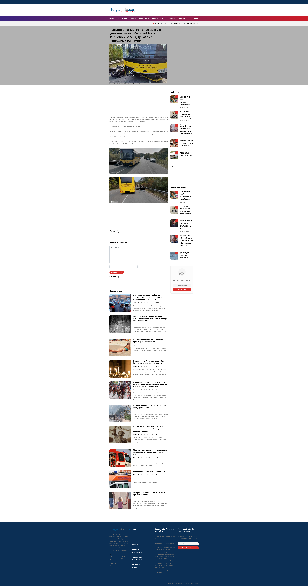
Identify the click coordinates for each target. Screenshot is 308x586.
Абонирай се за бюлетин (188, 547)
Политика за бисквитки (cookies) (136, 566)
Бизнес (141, 18)
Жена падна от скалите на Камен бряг (149, 471)
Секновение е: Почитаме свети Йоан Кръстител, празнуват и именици (149, 362)
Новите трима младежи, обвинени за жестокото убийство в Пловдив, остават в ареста (149, 429)
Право (157, 434)
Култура (162, 18)
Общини (154, 18)
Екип (133, 539)
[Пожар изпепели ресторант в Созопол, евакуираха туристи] (120, 413)
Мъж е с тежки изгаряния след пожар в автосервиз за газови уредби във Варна (150, 452)
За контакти (136, 544)
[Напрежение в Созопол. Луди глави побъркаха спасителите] (174, 256)
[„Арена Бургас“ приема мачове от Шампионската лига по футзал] (174, 155)
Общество (133, 18)
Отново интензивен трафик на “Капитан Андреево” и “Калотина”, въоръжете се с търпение (148, 297)
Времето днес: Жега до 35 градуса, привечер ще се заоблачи (148, 341)
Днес (117, 18)
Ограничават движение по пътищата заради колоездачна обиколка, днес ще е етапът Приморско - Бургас (150, 384)
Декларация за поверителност (175, 583)
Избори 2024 (181, 18)
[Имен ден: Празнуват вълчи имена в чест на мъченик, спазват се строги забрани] (174, 143)
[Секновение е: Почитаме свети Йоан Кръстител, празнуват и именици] (120, 369)
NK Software (141, 582)
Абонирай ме (182, 289)
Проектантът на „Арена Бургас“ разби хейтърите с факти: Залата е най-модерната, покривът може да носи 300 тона (186, 240)
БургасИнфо (112, 83)
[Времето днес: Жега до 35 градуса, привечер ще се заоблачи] (120, 347)
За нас (134, 534)
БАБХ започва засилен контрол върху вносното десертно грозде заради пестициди (185, 115)
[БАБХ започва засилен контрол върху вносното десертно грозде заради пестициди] (174, 115)
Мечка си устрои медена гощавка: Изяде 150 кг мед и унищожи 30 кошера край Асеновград (150, 318)
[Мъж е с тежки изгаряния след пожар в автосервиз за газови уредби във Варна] (120, 458)
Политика (124, 18)
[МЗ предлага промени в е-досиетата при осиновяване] (120, 500)
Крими (147, 18)
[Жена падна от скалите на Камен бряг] (120, 479)
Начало (111, 18)
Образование (171, 18)
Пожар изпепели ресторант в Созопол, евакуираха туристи (150, 407)
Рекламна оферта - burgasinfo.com (137, 551)
